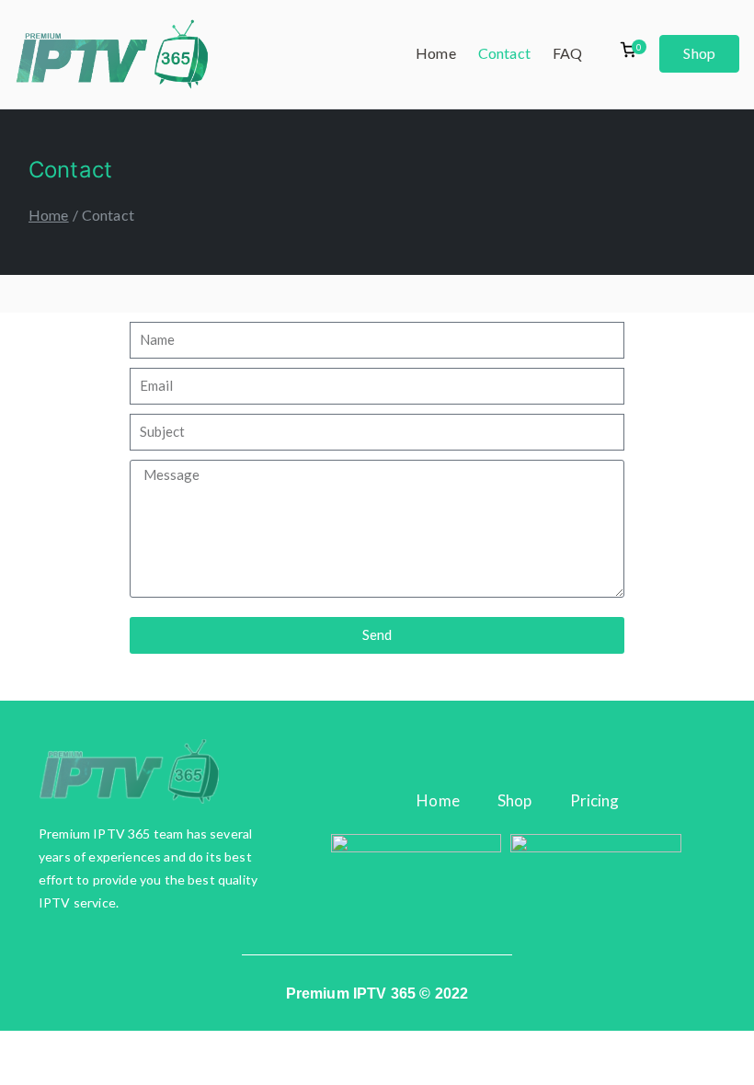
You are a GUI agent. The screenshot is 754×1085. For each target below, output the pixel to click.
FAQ (567, 53)
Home (436, 53)
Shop (699, 53)
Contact (504, 53)
